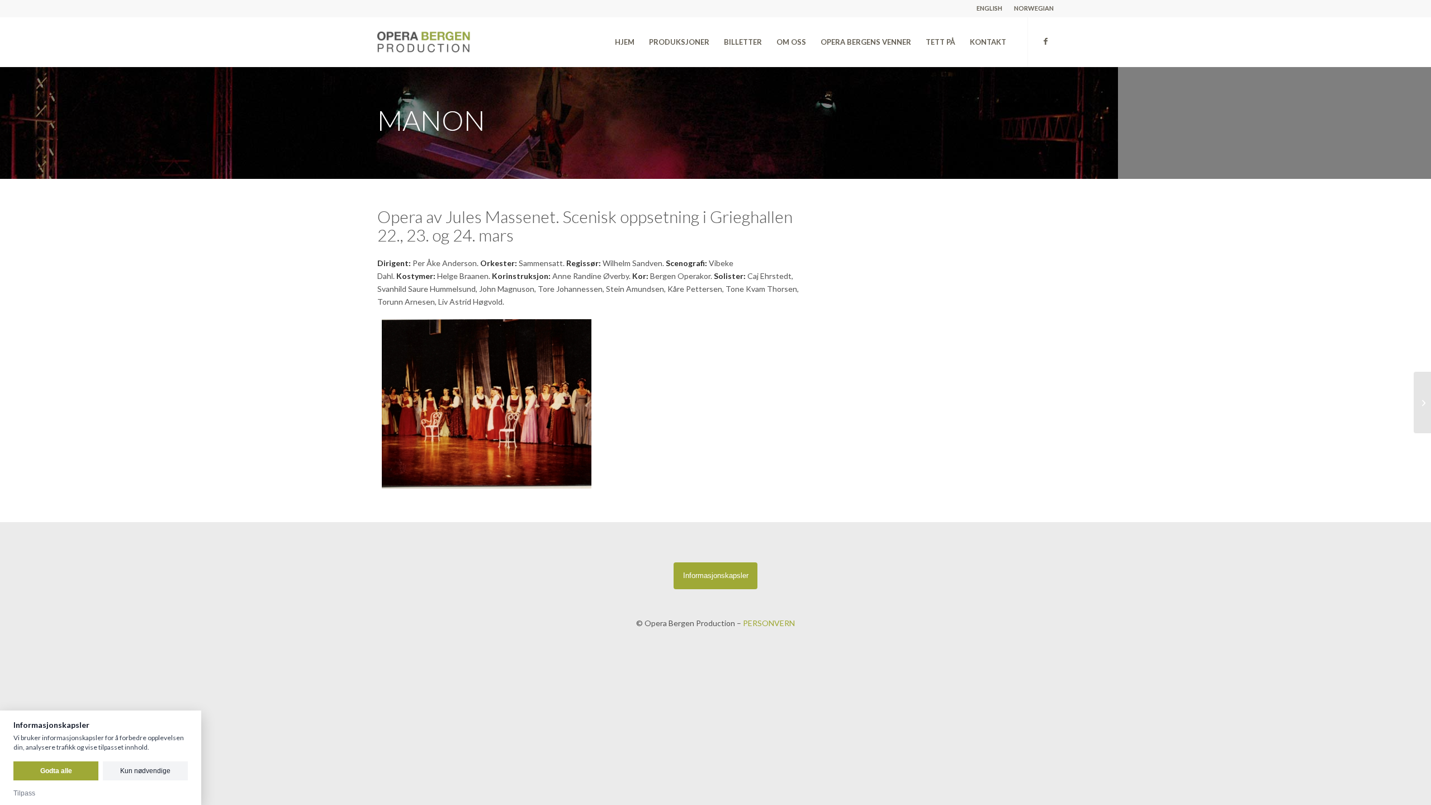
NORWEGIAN (1034, 8)
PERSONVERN (769, 623)
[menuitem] (989, 8)
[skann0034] (486, 404)
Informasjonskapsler (715, 575)
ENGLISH (989, 8)
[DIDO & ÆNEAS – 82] (1422, 402)
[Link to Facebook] (1045, 41)
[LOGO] (448, 42)
